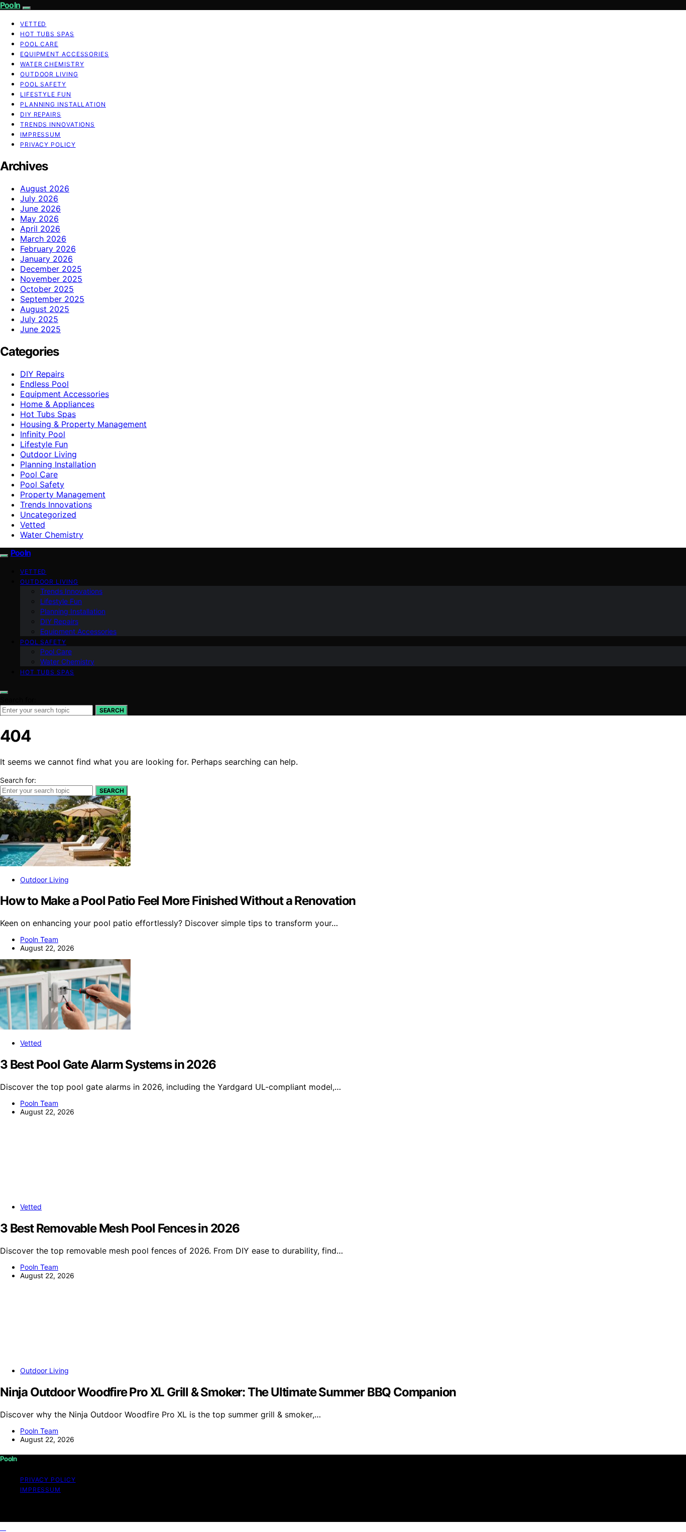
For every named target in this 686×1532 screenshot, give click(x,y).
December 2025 (51, 269)
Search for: (18, 699)
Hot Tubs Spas (47, 34)
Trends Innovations (57, 124)
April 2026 (40, 229)
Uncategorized (48, 514)
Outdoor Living (49, 74)
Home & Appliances (57, 404)
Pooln (10, 5)
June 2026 (40, 208)
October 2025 (47, 289)
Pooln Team (39, 939)
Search (111, 710)
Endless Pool (44, 384)
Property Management (62, 494)
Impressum (40, 134)
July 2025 (39, 319)
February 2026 (48, 249)
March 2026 (43, 239)
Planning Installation (63, 104)
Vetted (33, 24)
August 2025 (44, 309)
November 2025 (51, 279)
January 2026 (46, 259)
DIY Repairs (40, 114)
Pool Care (39, 44)
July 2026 (39, 198)
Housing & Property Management (83, 424)
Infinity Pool (42, 434)
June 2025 (40, 329)
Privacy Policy (48, 144)
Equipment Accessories (64, 54)
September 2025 (52, 299)
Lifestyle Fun (45, 94)
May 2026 (39, 219)
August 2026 (44, 188)
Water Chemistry (52, 64)
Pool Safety (43, 84)
